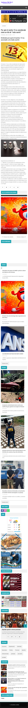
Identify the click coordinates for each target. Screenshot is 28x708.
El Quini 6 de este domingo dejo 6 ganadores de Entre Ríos (14, 316)
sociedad (4, 25)
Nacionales (4, 650)
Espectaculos (12, 646)
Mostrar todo (5, 363)
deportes (24, 650)
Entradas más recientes (8, 237)
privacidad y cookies (14, 704)
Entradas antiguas (21, 237)
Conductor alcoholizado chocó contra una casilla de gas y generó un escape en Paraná (13, 405)
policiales (13, 653)
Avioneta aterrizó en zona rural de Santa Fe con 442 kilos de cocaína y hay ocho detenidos (14, 451)
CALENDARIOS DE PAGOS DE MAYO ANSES (12, 353)
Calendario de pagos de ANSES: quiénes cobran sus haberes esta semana (14, 271)
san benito (20, 653)
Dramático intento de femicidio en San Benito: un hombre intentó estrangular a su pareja (13, 491)
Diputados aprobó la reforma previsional (11, 629)
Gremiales (19, 646)
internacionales (5, 653)
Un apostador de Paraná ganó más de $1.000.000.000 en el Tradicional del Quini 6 (17, 672)
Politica (11, 650)
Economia (4, 646)
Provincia (17, 650)
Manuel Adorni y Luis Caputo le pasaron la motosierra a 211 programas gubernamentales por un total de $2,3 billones (17, 680)
